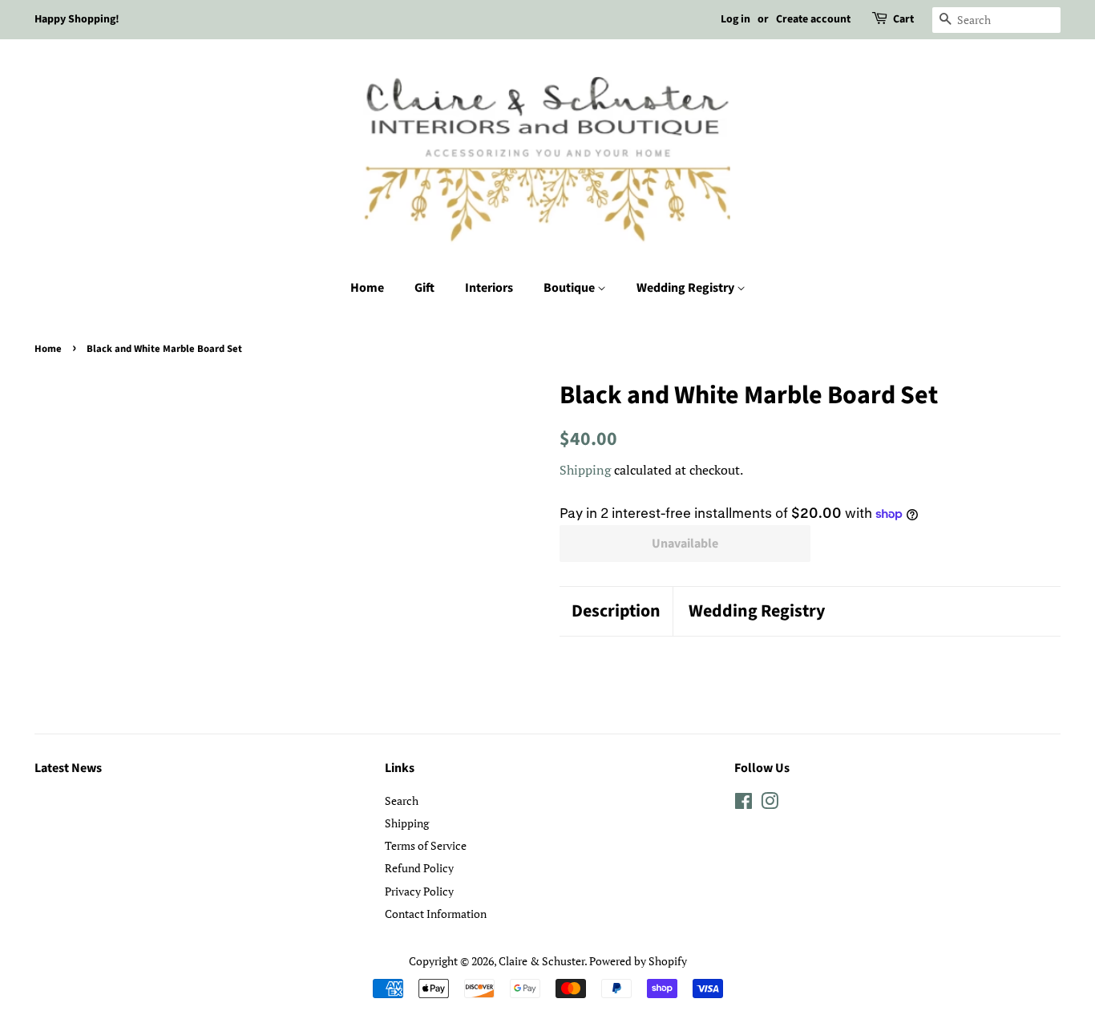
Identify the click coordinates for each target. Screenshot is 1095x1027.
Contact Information (436, 913)
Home (367, 288)
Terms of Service (426, 845)
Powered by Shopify (638, 960)
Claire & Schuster (541, 960)
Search (401, 800)
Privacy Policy (419, 891)
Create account (813, 19)
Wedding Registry (686, 288)
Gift (424, 288)
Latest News (68, 768)
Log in (735, 19)
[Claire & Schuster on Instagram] (769, 803)
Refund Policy (419, 867)
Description (616, 611)
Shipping (585, 470)
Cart (903, 19)
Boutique (570, 288)
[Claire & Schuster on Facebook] (743, 803)
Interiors (489, 288)
